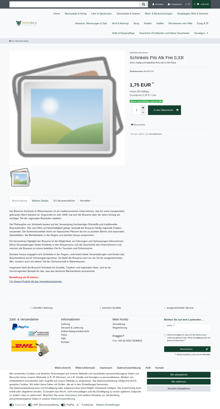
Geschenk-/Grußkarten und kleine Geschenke (164, 33)
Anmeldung (119, 324)
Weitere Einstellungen (108, 404)
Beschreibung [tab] (19, 200)
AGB (148, 367)
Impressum (106, 367)
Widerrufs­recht (63, 367)
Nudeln (148, 23)
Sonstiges (200, 33)
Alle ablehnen (178, 381)
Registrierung (120, 327)
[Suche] (143, 4)
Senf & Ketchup (120, 23)
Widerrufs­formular (85, 367)
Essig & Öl (202, 23)
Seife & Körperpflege (123, 33)
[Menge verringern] (143, 112)
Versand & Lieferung (72, 327)
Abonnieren (186, 349)
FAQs (64, 334)
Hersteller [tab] (85, 200)
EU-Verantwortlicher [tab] (64, 200)
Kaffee (160, 23)
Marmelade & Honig (75, 13)
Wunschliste (139, 125)
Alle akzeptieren (179, 374)
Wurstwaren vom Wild (180, 23)
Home (56, 13)
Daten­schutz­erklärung (129, 367)
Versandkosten (155, 134)
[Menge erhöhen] (143, 107)
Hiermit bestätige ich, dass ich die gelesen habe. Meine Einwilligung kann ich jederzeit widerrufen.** (188, 338)
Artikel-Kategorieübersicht (75, 331)
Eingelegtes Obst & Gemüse (192, 13)
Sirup (136, 23)
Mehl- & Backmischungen (159, 13)
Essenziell (20, 404)
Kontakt (65, 342)
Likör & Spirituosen (101, 13)
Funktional (87, 404)
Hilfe (63, 338)
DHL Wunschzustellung (46, 404)
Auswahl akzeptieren (179, 388)
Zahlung (65, 324)
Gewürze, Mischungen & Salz (91, 23)
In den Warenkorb (163, 110)
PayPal (70, 404)
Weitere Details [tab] (40, 200)
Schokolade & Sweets (128, 13)
